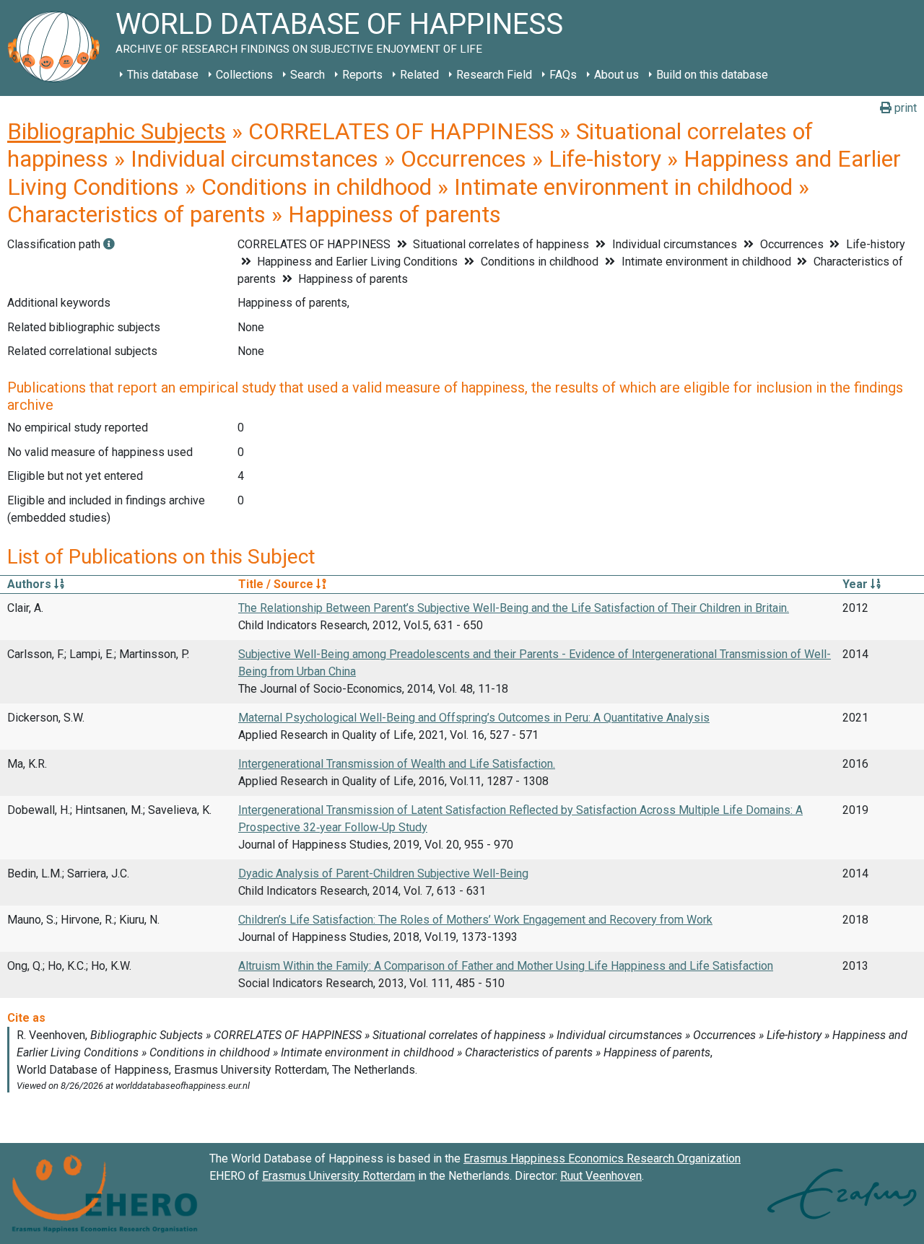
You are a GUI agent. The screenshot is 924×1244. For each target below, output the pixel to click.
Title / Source (277, 584)
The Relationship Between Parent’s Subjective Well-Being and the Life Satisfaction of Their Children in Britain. (513, 608)
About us (616, 75)
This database (163, 75)
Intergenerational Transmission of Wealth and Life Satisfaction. (396, 764)
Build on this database (712, 75)
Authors (30, 584)
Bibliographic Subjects (116, 131)
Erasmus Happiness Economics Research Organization (602, 1158)
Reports (362, 75)
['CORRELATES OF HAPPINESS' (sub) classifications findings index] (109, 244)
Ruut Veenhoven (601, 1176)
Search (307, 75)
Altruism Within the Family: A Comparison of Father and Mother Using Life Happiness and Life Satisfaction (505, 966)
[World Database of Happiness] (58, 48)
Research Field (494, 75)
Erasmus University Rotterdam (338, 1176)
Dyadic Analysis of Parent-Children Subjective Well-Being (383, 873)
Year (856, 584)
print (904, 108)
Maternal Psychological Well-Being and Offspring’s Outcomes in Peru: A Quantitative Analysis (474, 717)
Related (419, 75)
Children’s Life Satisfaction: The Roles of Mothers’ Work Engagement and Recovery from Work (475, 920)
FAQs (563, 75)
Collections (244, 75)
